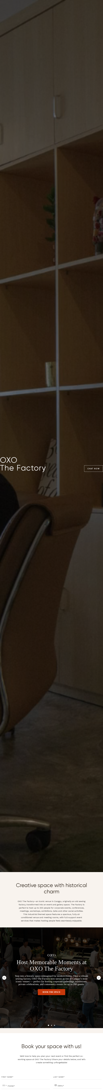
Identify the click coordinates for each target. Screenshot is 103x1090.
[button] (4, 977)
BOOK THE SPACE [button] (51, 992)
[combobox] (4, 1085)
